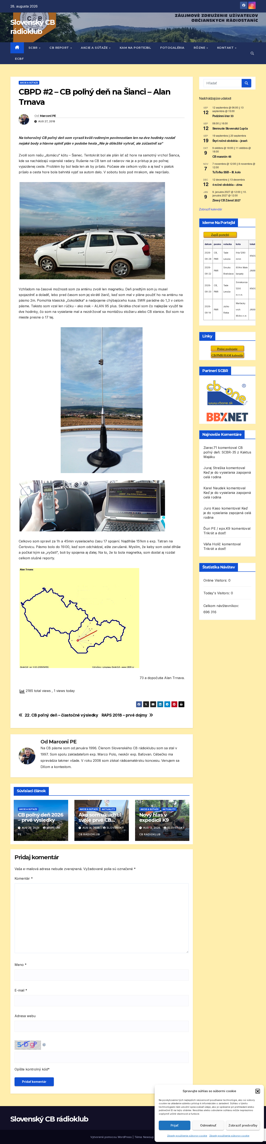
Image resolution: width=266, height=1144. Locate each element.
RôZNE (200, 48)
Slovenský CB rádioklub (49, 1119)
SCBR (33, 48)
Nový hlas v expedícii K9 (154, 817)
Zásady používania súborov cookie (187, 1135)
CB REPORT (59, 48)
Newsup (148, 1137)
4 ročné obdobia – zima (227, 184)
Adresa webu (25, 1016)
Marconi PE (48, 116)
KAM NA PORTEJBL (135, 48)
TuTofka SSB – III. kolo (226, 172)
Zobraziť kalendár (210, 209)
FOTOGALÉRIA (172, 48)
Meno (21, 965)
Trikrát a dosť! (214, 533)
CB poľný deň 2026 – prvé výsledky (40, 817)
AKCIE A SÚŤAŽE (95, 48)
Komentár (24, 878)
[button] (258, 1091)
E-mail (21, 990)
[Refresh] (44, 1044)
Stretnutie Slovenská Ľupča (230, 128)
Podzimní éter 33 (223, 116)
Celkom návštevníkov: (221, 605)
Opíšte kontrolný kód (31, 1069)
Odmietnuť (208, 1125)
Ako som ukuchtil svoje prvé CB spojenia (100, 820)
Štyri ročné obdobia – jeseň (230, 140)
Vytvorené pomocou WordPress (111, 1137)
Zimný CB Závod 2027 (226, 200)
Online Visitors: (215, 580)
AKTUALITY (108, 809)
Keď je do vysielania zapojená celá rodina (227, 512)
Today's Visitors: (217, 593)
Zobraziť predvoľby (242, 1125)
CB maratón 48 (221, 156)
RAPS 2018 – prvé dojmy (124, 715)
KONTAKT (226, 48)
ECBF (19, 59)
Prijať (175, 1125)
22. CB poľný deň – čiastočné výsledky (61, 715)
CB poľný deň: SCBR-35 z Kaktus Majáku (227, 452)
